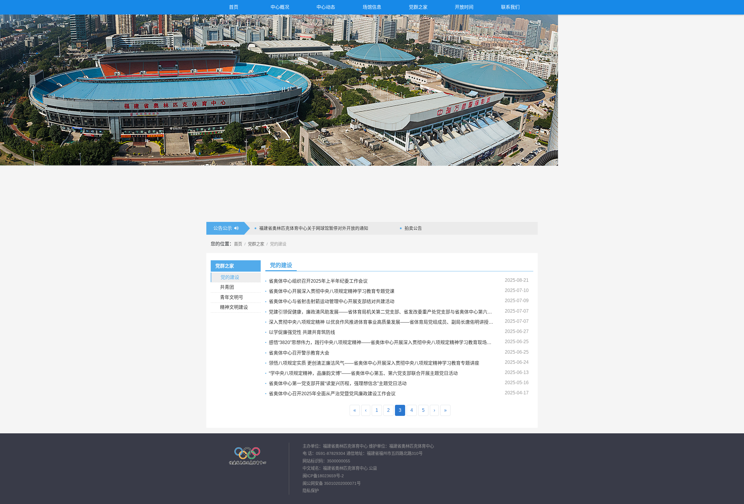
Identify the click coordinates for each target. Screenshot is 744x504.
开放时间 (464, 7)
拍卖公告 (413, 228)
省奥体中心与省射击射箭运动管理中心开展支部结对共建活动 (331, 301)
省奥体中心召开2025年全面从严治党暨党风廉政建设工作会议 (332, 393)
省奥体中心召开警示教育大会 (299, 352)
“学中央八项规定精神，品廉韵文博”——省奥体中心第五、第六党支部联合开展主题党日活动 (363, 373)
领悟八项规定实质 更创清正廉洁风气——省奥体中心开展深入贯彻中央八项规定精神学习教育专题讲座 (374, 363)
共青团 (227, 287)
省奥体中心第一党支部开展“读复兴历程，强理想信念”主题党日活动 (338, 383)
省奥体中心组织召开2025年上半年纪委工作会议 (318, 281)
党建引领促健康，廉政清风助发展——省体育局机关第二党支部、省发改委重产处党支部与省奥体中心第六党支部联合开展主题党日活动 (401, 311)
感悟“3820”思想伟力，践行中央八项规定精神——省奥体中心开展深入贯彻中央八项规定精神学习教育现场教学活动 (387, 342)
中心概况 (280, 7)
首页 (233, 7)
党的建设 (230, 277)
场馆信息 (372, 7)
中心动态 (325, 7)
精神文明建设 (234, 307)
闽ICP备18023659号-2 (323, 475)
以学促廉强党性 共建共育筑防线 (302, 332)
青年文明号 (231, 297)
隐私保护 (311, 490)
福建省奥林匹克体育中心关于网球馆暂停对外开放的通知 (313, 228)
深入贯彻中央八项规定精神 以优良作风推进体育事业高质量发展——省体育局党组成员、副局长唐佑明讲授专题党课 (388, 322)
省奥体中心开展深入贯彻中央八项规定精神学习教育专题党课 (331, 291)
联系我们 (510, 7)
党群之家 (418, 7)
